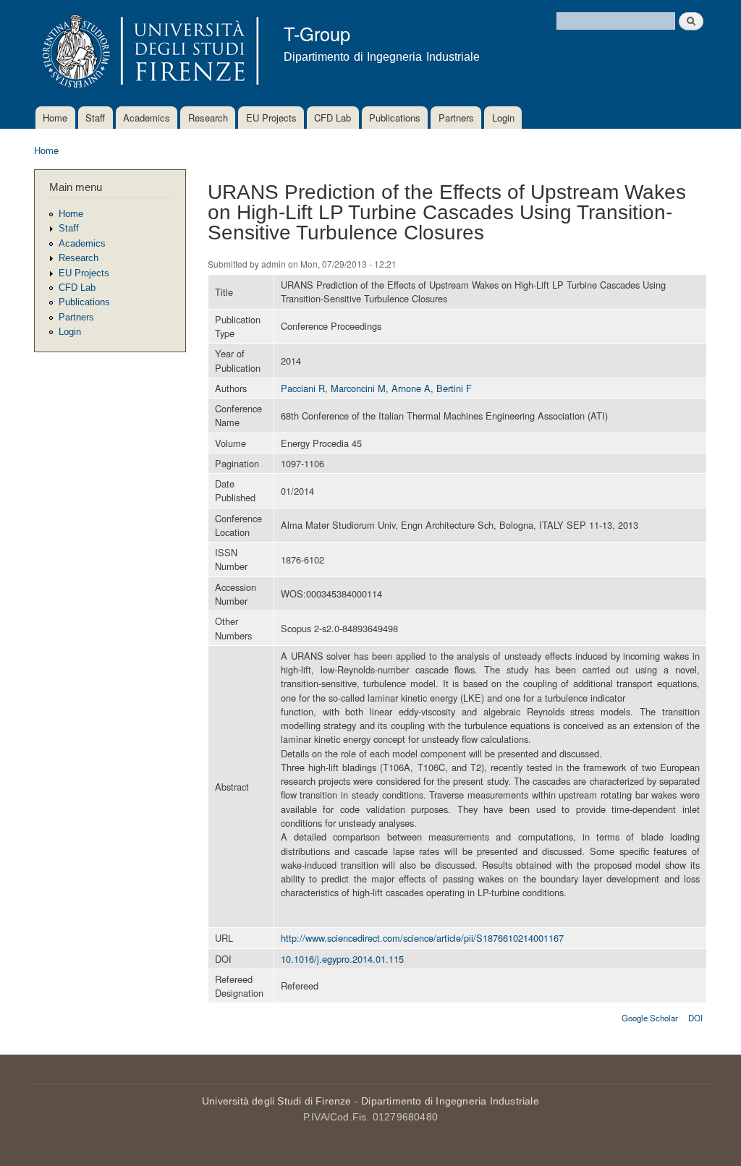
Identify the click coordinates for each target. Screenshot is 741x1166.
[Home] (148, 53)
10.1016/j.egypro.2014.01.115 (342, 959)
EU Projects (271, 117)
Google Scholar (650, 1018)
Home (55, 117)
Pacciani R (303, 388)
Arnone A (411, 388)
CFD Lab (332, 117)
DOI (695, 1018)
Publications (394, 117)
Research (208, 117)
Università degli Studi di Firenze (277, 1101)
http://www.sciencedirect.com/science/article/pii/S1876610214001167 (422, 938)
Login (503, 117)
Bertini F (454, 388)
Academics (146, 117)
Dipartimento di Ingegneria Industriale (450, 1101)
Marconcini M (358, 388)
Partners (456, 117)
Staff (95, 117)
